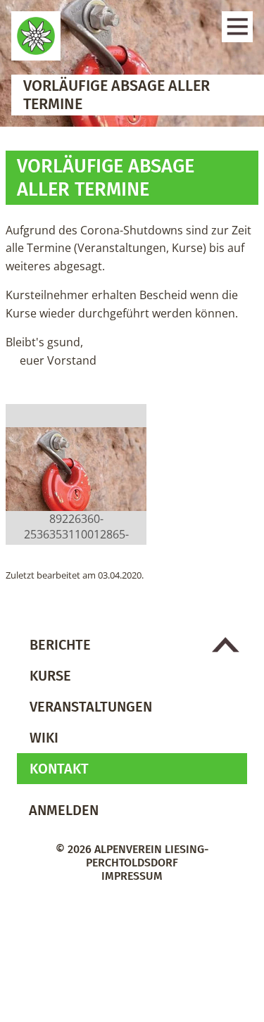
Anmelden (64, 810)
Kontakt (59, 768)
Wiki (44, 737)
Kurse (50, 675)
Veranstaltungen (91, 706)
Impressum (132, 876)
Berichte (60, 644)
